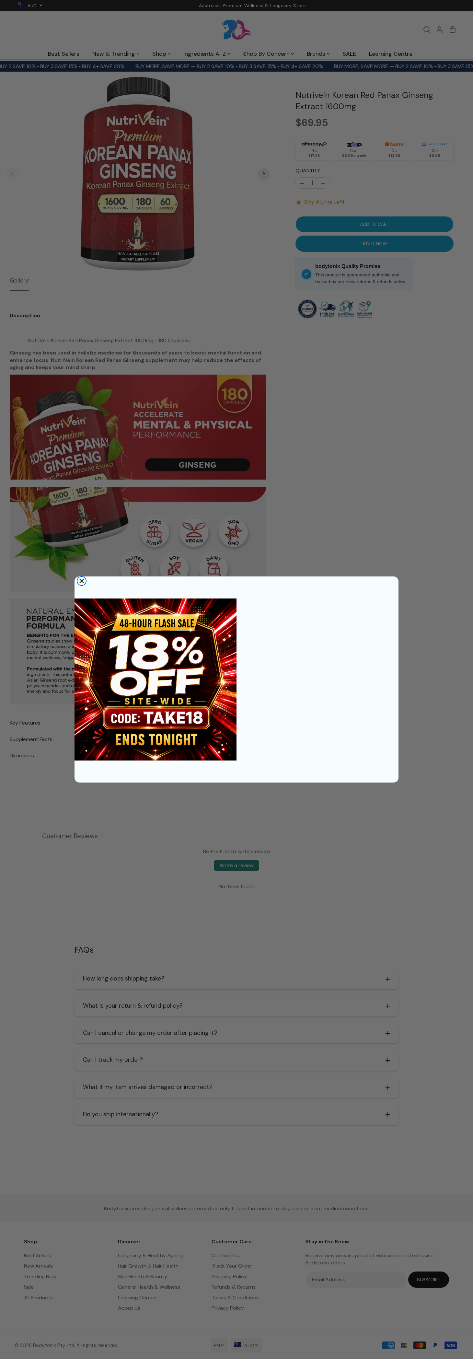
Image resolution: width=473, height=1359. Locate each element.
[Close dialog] (81, 581)
